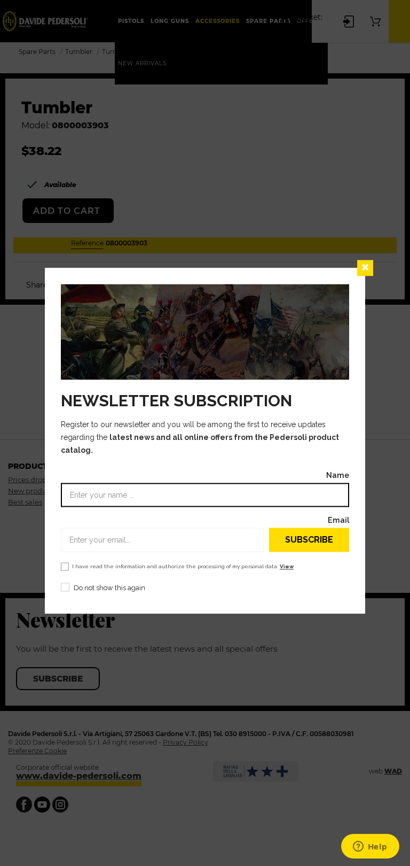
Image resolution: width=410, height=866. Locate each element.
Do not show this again (109, 588)
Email (338, 520)
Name (337, 475)
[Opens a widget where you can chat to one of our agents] (370, 847)
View (287, 567)
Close (365, 268)
